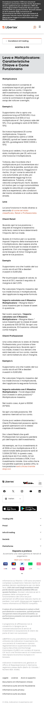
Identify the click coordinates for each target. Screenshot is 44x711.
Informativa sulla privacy (13, 690)
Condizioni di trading (18, 41)
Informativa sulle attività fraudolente (18, 686)
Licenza (14, 678)
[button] (40, 27)
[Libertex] (17, 27)
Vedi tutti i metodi (22, 560)
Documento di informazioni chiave (17, 682)
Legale (5, 678)
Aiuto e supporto (28, 678)
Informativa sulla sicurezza (14, 694)
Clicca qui (6, 17)
